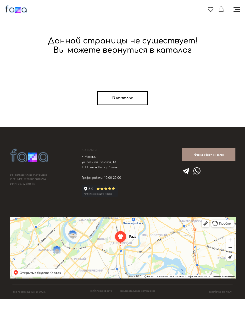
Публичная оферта (101, 290)
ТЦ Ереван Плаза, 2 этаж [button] (100, 167)
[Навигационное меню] (237, 9)
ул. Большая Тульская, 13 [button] (99, 162)
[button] (210, 9)
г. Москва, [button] (89, 156)
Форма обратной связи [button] (209, 154)
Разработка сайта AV (220, 291)
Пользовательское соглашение (137, 290)
